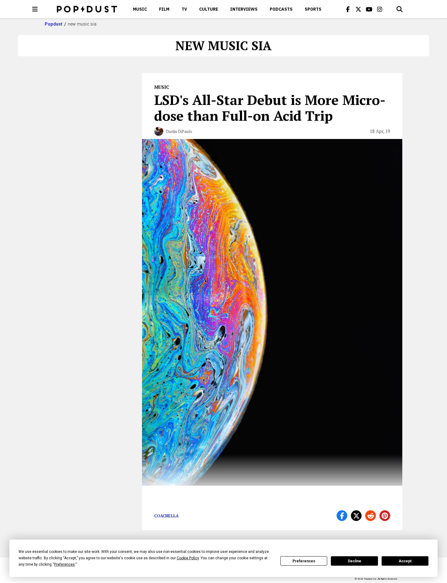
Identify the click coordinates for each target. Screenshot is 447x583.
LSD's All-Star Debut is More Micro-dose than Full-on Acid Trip (270, 108)
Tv (184, 9)
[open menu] (35, 9)
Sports (313, 9)
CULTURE (208, 9)
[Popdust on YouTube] (369, 9)
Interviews (244, 9)
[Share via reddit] (370, 515)
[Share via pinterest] (384, 515)
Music (140, 9)
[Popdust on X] (358, 9)
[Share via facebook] (342, 515)
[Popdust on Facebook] (347, 9)
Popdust (54, 24)
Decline (354, 561)
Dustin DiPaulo (179, 131)
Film (164, 9)
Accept (405, 561)
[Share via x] (356, 515)
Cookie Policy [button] (188, 558)
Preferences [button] (64, 564)
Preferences (304, 561)
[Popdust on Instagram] (379, 9)
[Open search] (399, 9)
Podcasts (281, 9)
